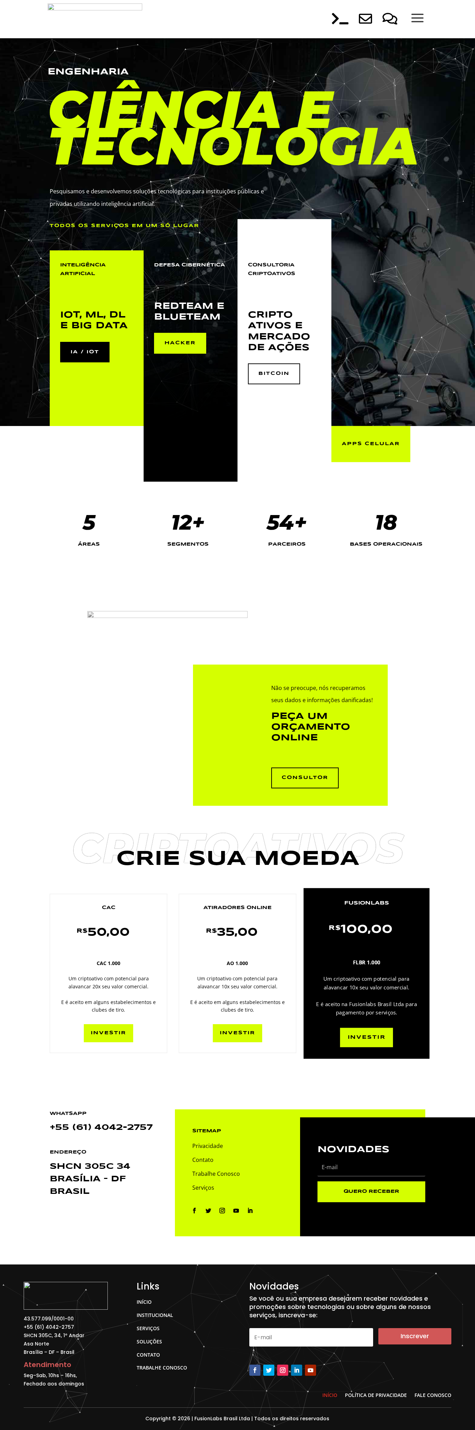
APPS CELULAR (371, 443)
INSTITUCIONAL (155, 1315)
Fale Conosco (432, 1395)
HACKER (180, 342)
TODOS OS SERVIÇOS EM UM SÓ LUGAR (124, 225)
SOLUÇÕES (149, 1341)
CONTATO (148, 1354)
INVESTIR (108, 1032)
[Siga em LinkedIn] (250, 1210)
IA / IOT (85, 352)
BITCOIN (274, 373)
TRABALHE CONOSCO (162, 1367)
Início (329, 1395)
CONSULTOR (305, 777)
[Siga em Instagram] (222, 1210)
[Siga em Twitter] (208, 1210)
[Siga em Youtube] (236, 1210)
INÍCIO (144, 1302)
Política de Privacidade (376, 1395)
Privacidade (207, 1146)
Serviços (203, 1187)
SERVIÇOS (148, 1328)
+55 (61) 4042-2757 (101, 1128)
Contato (203, 1160)
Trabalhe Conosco (216, 1174)
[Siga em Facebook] (194, 1210)
